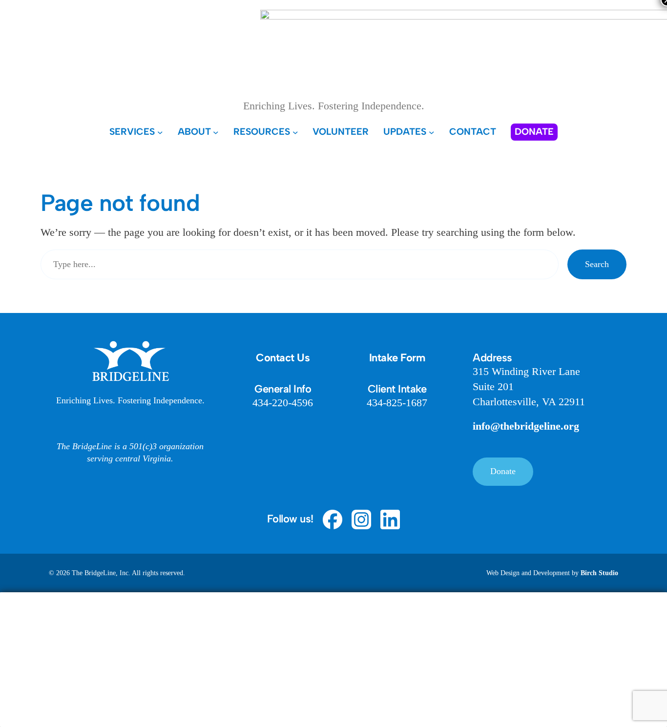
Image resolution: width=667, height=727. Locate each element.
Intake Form (397, 357)
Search (597, 264)
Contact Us (283, 357)
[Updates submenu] (432, 132)
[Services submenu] (160, 132)
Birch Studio (599, 573)
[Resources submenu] (295, 132)
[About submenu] (216, 132)
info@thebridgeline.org (526, 426)
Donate (503, 471)
